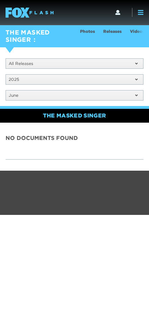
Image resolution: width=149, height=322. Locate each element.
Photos (87, 31)
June (13, 95)
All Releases (21, 63)
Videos (137, 31)
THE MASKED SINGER (28, 36)
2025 (14, 79)
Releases (112, 31)
